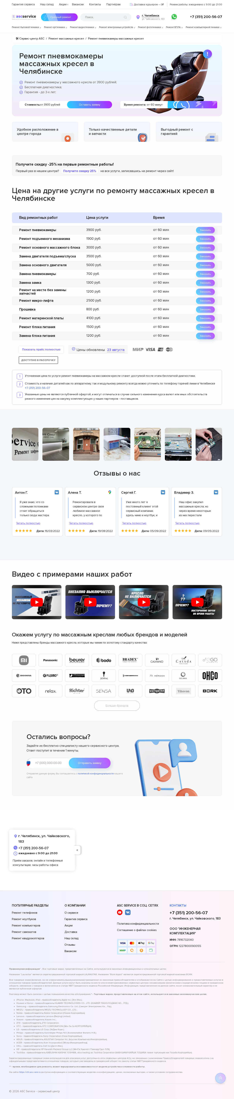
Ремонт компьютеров (26, 925)
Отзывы (70, 945)
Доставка (71, 932)
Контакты (95, 4)
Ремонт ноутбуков (24, 919)
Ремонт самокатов (24, 932)
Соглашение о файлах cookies (137, 930)
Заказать (205, 230)
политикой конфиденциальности (96, 773)
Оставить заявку (89, 104)
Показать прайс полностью (41, 349)
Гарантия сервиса (23, 4)
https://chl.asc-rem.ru (30, 1072)
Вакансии (78, 4)
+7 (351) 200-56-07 (206, 17)
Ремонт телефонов (24, 913)
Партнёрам (113, 4)
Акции (63, 4)
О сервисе (71, 913)
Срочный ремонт (60, 17)
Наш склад (47, 4)
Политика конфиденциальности (138, 924)
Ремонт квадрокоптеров (28, 938)
